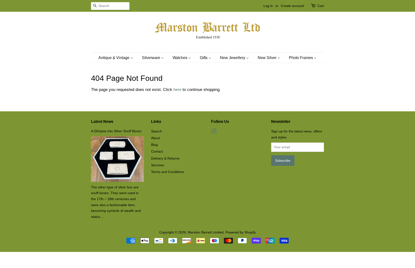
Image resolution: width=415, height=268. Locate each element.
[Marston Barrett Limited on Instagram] (213, 132)
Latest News (102, 121)
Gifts (204, 58)
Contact (157, 151)
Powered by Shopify (241, 232)
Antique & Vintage (114, 58)
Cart (320, 6)
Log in (268, 6)
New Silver (267, 58)
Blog (154, 145)
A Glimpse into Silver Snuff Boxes (116, 131)
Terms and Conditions (167, 172)
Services (157, 165)
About (155, 138)
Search (156, 131)
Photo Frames (301, 58)
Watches (180, 58)
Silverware (151, 58)
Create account (292, 6)
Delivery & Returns (165, 158)
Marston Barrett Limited (206, 232)
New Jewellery (233, 58)
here (177, 89)
